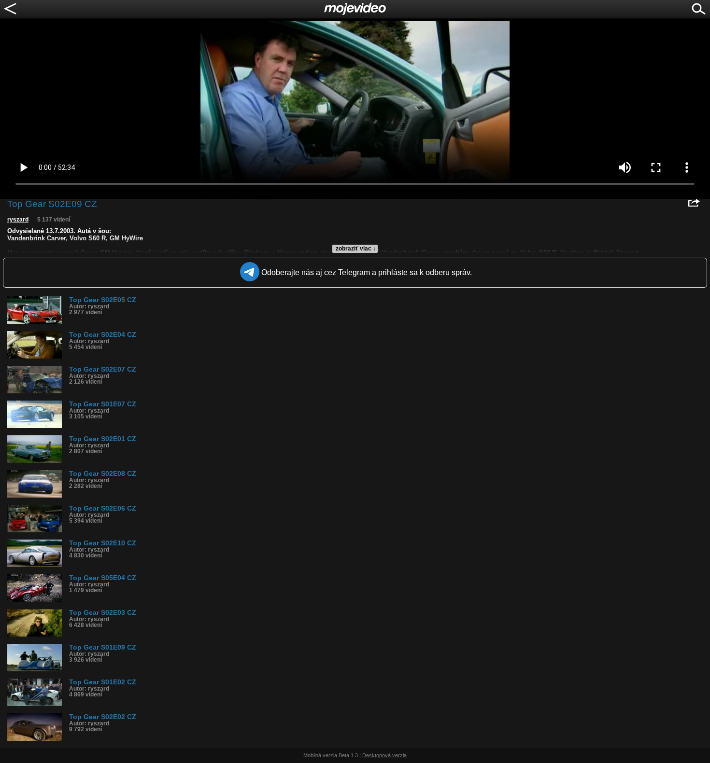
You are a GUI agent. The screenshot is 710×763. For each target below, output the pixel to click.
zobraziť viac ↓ (356, 248)
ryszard (17, 219)
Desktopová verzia (384, 755)
